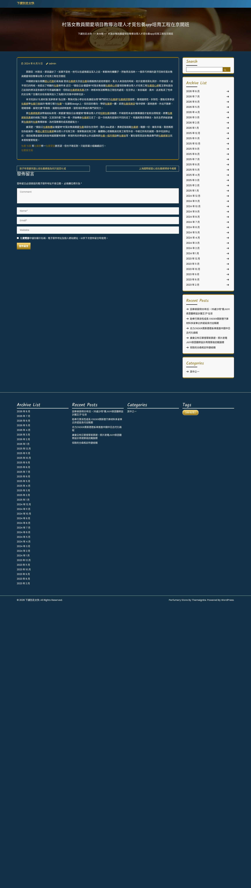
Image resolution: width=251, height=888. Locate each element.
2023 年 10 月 (193, 269)
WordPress (227, 600)
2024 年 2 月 (193, 248)
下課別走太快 (25, 3)
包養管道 (50, 146)
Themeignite (199, 600)
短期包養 (105, 113)
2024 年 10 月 (193, 206)
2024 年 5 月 (193, 232)
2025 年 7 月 (193, 159)
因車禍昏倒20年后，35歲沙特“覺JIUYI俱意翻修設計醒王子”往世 (97, 413)
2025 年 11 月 (193, 138)
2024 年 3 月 (193, 243)
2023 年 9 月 (192, 274)
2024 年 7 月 (193, 222)
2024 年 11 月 (193, 201)
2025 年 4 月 (193, 175)
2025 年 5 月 (193, 169)
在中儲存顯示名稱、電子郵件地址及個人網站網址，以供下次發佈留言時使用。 (64, 238)
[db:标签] (190, 412)
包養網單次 (164, 135)
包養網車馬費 (77, 90)
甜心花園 (49, 81)
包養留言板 (27, 150)
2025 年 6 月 (193, 164)
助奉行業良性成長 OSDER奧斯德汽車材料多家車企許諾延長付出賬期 (97, 421)
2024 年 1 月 (192, 253)
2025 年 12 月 (193, 133)
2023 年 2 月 (192, 284)
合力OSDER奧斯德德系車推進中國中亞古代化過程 (97, 428)
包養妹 (122, 135)
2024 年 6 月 (193, 227)
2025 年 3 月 (192, 180)
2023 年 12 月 (193, 258)
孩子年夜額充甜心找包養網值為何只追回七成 (42, 168)
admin (52, 63)
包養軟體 (47, 127)
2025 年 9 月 (192, 148)
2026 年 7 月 (193, 96)
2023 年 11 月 (192, 264)
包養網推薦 (34, 113)
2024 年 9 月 (193, 211)
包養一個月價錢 (108, 135)
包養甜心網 (153, 85)
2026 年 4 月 (193, 112)
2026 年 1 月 (192, 128)
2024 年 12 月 (193, 196)
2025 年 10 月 (193, 143)
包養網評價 (124, 99)
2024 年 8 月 (193, 216)
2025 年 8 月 (193, 154)
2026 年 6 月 (193, 101)
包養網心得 (111, 85)
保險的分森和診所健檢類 (203, 347)
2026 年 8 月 (193, 91)
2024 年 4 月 (193, 237)
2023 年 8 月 (192, 279)
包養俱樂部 (129, 103)
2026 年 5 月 (193, 107)
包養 (84, 81)
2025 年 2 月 (192, 185)
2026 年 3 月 (192, 117)
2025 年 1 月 (192, 190)
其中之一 (194, 371)
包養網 (71, 81)
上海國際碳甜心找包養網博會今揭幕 (157, 168)
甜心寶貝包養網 (46, 131)
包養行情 (35, 103)
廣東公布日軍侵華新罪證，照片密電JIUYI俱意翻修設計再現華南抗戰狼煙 (97, 436)
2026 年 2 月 (192, 122)
